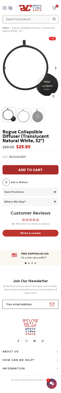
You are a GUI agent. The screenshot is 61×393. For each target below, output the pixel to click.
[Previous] (7, 67)
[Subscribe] (51, 304)
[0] (54, 8)
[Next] (53, 67)
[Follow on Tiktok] (43, 341)
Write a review (30, 233)
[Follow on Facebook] (18, 341)
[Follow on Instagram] (26, 341)
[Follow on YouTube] (34, 341)
